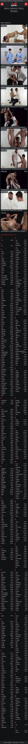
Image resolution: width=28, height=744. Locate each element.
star (7, 724)
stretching (21, 582)
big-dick (7, 333)
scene (7, 653)
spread (7, 718)
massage (21, 471)
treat (21, 660)
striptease (21, 584)
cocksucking (21, 280)
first (7, 435)
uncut (21, 676)
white (21, 708)
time (21, 647)
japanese (21, 402)
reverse (7, 630)
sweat (21, 608)
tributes (21, 662)
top (21, 654)
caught (21, 254)
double (21, 349)
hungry (7, 540)
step (7, 725)
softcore (7, 703)
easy (21, 370)
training (21, 657)
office (21, 522)
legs (21, 439)
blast (7, 343)
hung (7, 538)
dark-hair (21, 325)
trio (21, 666)
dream (21, 354)
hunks (7, 541)
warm (21, 700)
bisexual (7, 335)
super (21, 600)
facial (7, 413)
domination (21, 346)
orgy (21, 535)
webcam (21, 705)
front (7, 458)
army (7, 270)
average (7, 284)
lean (21, 436)
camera (21, 243)
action (7, 253)
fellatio (7, 426)
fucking (7, 459)
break (7, 373)
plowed (7, 579)
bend (7, 324)
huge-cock (7, 536)
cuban (21, 304)
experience (7, 400)
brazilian (7, 371)
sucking (21, 596)
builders (7, 392)
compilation (21, 283)
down (20, 353)
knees (21, 425)
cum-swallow (21, 309)
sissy (7, 679)
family (7, 414)
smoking (7, 696)
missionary (21, 484)
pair (21, 546)
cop (21, 288)
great (7, 489)
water (21, 703)
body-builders (7, 352)
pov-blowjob (7, 593)
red (7, 625)
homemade (7, 524)
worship (21, 717)
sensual (7, 661)
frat (7, 451)
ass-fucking (7, 275)
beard (7, 314)
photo (21, 563)
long (21, 451)
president (7, 596)
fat (7, 418)
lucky (21, 456)
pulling (7, 606)
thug (21, 641)
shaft (7, 667)
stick (21, 572)
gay (7, 475)
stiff (21, 574)
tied (21, 643)
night (21, 511)
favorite (7, 420)
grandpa (7, 487)
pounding (7, 589)
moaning (21, 486)
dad (21, 320)
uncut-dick (21, 678)
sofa (7, 701)
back (7, 291)
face (7, 409)
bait (7, 295)
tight (21, 645)
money (21, 488)
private (7, 600)
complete (21, 285)
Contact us (22, 742)
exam (21, 389)
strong (21, 587)
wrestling (21, 719)
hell (7, 517)
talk (21, 617)
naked (21, 504)
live (21, 444)
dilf (21, 339)
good (7, 484)
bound (7, 364)
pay (21, 557)
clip (21, 269)
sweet (21, 610)
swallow (21, 605)
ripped (7, 637)
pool (7, 581)
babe (7, 290)
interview (7, 559)
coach (21, 276)
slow (7, 691)
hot (7, 529)
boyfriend (7, 369)
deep (21, 328)
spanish (7, 708)
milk (21, 483)
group (7, 491)
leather (21, 437)
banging (7, 300)
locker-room (21, 449)
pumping (7, 608)
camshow (21, 245)
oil (21, 523)
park (21, 551)
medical (21, 479)
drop (21, 361)
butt (7, 395)
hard (7, 510)
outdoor (21, 537)
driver (21, 360)
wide (21, 710)
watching (21, 702)
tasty (21, 622)
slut (7, 692)
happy (7, 509)
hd (7, 514)
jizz (21, 407)
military (21, 481)
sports (7, 717)
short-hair (7, 672)
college (21, 281)
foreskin (7, 447)
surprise (21, 603)
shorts (7, 673)
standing (7, 722)
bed (7, 319)
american (7, 265)
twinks (21, 669)
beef (7, 321)
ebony (21, 374)
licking (21, 441)
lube (21, 455)
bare (7, 303)
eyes (7, 404)
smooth (7, 698)
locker (21, 448)
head (7, 515)
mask (21, 469)
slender (7, 687)
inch (7, 549)
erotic (21, 386)
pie (21, 567)
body (7, 350)
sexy (7, 665)
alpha (7, 260)
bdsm (7, 310)
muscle (21, 498)
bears (7, 316)
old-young (21, 527)
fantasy (7, 416)
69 (7, 246)
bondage (7, 355)
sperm (7, 713)
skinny (7, 684)
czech (21, 314)
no (21, 514)
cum (21, 306)
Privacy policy (15, 742)
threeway (21, 636)
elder (21, 377)
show (7, 675)
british (7, 378)
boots (7, 359)
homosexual (7, 526)
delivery (21, 332)
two (21, 671)
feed (7, 421)
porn (7, 584)
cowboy (21, 295)
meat (21, 477)
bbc (7, 309)
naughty (21, 507)
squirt (7, 720)
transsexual (21, 659)
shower (7, 677)
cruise (21, 302)
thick (21, 633)
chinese (21, 257)
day (21, 327)
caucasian (21, 252)
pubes (7, 603)
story (21, 577)
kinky (21, 420)
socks (7, 699)
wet (21, 707)
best (7, 326)
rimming (7, 635)
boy (7, 367)
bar (7, 302)
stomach (21, 575)
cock (21, 278)
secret (7, 654)
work (21, 715)
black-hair (7, 341)
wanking (21, 698)
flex (7, 440)
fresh (7, 454)
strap (21, 581)
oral (21, 532)
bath (7, 307)
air (7, 255)
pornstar (7, 586)
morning (21, 493)
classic (21, 262)
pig (7, 574)
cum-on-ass (21, 307)
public (7, 605)
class (21, 261)
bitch (7, 336)
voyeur (21, 692)
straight (21, 579)
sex (7, 663)
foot (7, 445)
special (7, 711)
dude (21, 363)
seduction (7, 656)
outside (21, 539)
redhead (7, 626)
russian (7, 647)
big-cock (7, 331)
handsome (7, 507)
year (21, 730)
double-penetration (21, 351)
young (21, 732)
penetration (21, 558)
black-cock (7, 340)
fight (7, 430)
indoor (7, 552)
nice (21, 509)
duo (21, 365)
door (21, 347)
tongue (21, 652)
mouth (21, 495)
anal (7, 267)
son (7, 706)
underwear (21, 680)
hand (7, 503)
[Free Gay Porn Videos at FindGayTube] (14, 4)
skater (7, 680)
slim (7, 689)
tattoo (21, 624)
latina (21, 432)
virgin (21, 691)
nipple (21, 512)
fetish (7, 428)
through (21, 640)
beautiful (7, 317)
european (21, 388)
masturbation (21, 474)
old (21, 525)
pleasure (7, 577)
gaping (7, 474)
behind (7, 322)
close (21, 271)
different (21, 335)
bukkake (7, 393)
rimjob (7, 633)
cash (21, 249)
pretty (7, 598)
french (7, 452)
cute (21, 312)
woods (21, 714)
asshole (7, 281)
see (7, 658)
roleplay (7, 640)
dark (21, 323)
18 (7, 240)
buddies (7, 390)
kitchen (21, 423)
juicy (21, 414)
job (21, 409)
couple (21, 292)
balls (7, 298)
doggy (21, 344)
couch (21, 290)
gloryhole (7, 482)
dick (21, 334)
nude (21, 516)
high (7, 519)
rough (7, 644)
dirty (21, 341)
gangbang (7, 472)
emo (21, 379)
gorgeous (7, 486)
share (7, 668)
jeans (21, 404)
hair (7, 500)
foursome (7, 449)
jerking (21, 405)
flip (7, 442)
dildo (21, 337)
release (7, 628)
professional (7, 601)
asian (7, 272)
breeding (7, 374)
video (21, 687)
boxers (7, 366)
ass (7, 274)
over (21, 541)
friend (7, 456)
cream (21, 297)
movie (21, 496)
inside (7, 554)
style (21, 593)
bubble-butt (7, 388)
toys (21, 655)
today (21, 648)
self (7, 660)
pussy (7, 610)
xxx (21, 724)
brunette (7, 385)
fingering (7, 433)
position (7, 587)
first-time (7, 437)
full (7, 461)
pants (21, 550)
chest (21, 255)
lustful (21, 458)
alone (7, 258)
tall (21, 619)
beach (7, 312)
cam (21, 242)
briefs (7, 376)
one (21, 528)
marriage (21, 467)
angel (7, 268)
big (7, 328)
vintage (21, 689)
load (21, 446)
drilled (21, 356)
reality (7, 623)
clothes (21, 273)
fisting (7, 439)
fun (7, 463)
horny (7, 528)
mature (21, 476)
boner (7, 357)
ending (21, 381)
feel (7, 423)
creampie (21, 299)
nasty (21, 506)
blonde (7, 345)
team (21, 628)
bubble (7, 386)
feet (7, 425)
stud (21, 589)
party (21, 553)
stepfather (7, 727)
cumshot (21, 311)
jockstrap (21, 412)
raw (7, 621)
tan (21, 621)
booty (7, 360)
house (7, 533)
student (21, 591)
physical (21, 565)
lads (21, 430)
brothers (7, 379)
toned (21, 650)
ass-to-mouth (7, 279)
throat (21, 638)
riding (7, 632)
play (7, 575)
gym (7, 494)
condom (21, 287)
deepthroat (21, 330)
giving (7, 480)
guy (7, 493)
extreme (7, 402)
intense (7, 556)
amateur (7, 262)
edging (21, 376)
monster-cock (21, 491)
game (7, 470)
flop (7, 444)
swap (21, 606)
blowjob (7, 347)
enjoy (21, 382)
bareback (7, 305)
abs (7, 251)
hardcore (7, 512)
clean (21, 264)
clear (21, 266)
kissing (21, 421)
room (7, 642)
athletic (7, 282)
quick (7, 616)
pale (21, 548)
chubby (21, 259)
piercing (7, 572)
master (21, 472)
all (7, 256)
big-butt (7, 329)
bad (7, 293)
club (21, 274)
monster (21, 490)
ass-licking (7, 277)
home (7, 522)
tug (21, 667)
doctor (21, 342)
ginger (7, 479)
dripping (21, 358)
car (21, 247)
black (7, 338)
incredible (7, 550)
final (7, 432)
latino (21, 434)
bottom (7, 362)
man (21, 465)
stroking (21, 586)
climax (21, 268)
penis (21, 560)
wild (21, 712)
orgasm (21, 534)
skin (7, 682)
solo (7, 705)
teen (21, 631)
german (7, 477)
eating (21, 372)
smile (7, 694)
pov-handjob (7, 594)
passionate (21, 555)
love (21, 453)
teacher (21, 626)
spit (7, 715)
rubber (7, 645)
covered (21, 293)
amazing (7, 263)
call (21, 240)
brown (7, 381)
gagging (7, 468)
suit (21, 598)
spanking (7, 710)
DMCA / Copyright (7, 742)
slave (7, 686)
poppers (7, 582)
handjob (7, 505)
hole (7, 521)
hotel (7, 531)
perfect (21, 562)
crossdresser (21, 300)
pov (7, 591)
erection (21, 384)
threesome (21, 635)
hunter (7, 543)
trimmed (21, 664)
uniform (21, 682)
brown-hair (7, 383)
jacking (21, 400)
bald (7, 297)
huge (7, 534)
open (21, 530)
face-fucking (7, 411)
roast (7, 638)
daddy (21, 322)
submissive (21, 594)
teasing (21, 629)
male (21, 464)
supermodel (21, 601)
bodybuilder (7, 354)
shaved (7, 670)
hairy (7, 502)
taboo (21, 616)
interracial (7, 557)
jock (21, 410)
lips (21, 442)
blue (7, 348)
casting (21, 250)
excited (21, 391)
